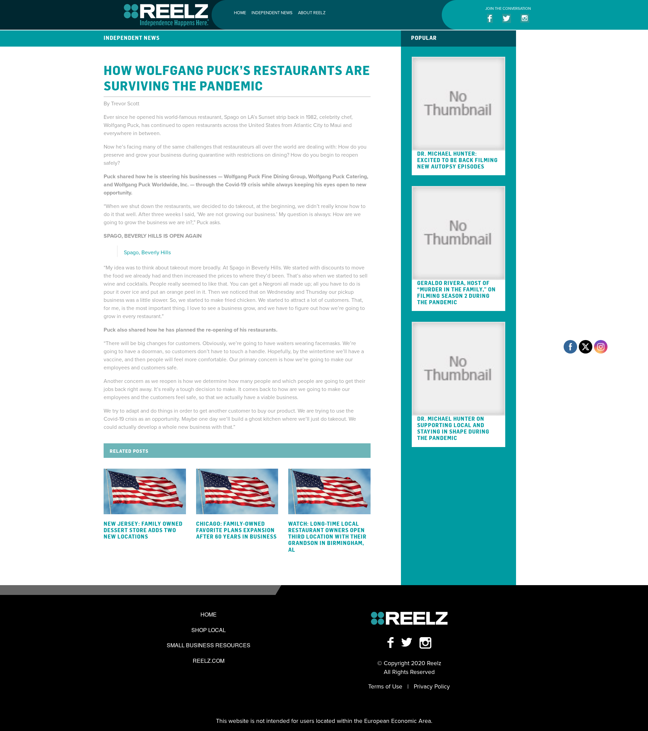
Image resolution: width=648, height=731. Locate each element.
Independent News (272, 13)
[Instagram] (425, 642)
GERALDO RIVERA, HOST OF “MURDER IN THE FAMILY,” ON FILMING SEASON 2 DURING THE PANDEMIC (456, 293)
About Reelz (311, 13)
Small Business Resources (208, 645)
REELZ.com (208, 660)
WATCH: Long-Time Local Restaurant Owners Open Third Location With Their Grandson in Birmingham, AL (327, 536)
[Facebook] (393, 642)
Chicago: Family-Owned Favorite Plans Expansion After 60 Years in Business (236, 530)
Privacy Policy (432, 686)
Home (240, 13)
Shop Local (208, 630)
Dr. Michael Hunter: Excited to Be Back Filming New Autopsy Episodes (457, 160)
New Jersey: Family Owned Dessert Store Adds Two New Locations (143, 530)
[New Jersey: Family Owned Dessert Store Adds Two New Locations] (145, 491)
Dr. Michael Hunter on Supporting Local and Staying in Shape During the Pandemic (453, 428)
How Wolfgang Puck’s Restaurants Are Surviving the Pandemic (237, 78)
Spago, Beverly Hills (147, 252)
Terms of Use (385, 686)
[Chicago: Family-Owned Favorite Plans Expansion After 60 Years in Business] (237, 491)
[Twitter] (409, 642)
